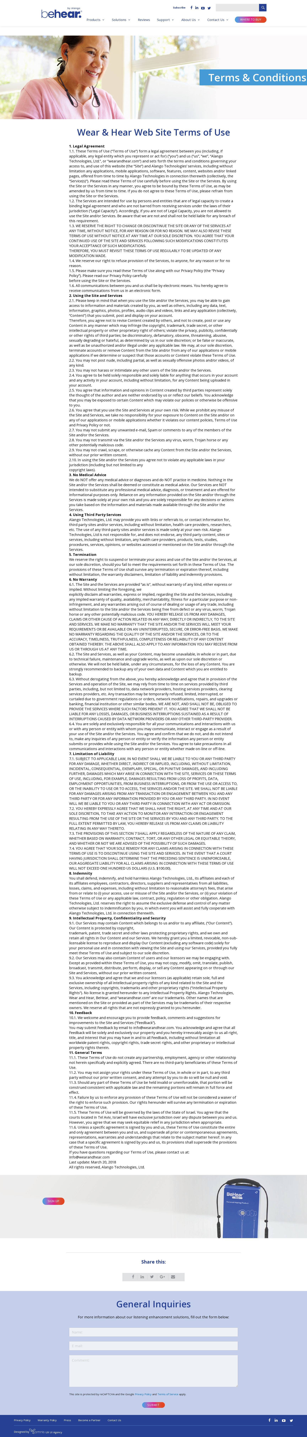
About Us (188, 19)
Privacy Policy (143, 1394)
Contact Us (215, 19)
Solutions (119, 19)
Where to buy (250, 20)
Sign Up (53, 1201)
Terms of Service (167, 1394)
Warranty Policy (47, 1420)
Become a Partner (89, 1420)
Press (67, 1420)
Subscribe (179, 7)
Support (163, 19)
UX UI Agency (53, 1432)
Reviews (144, 19)
